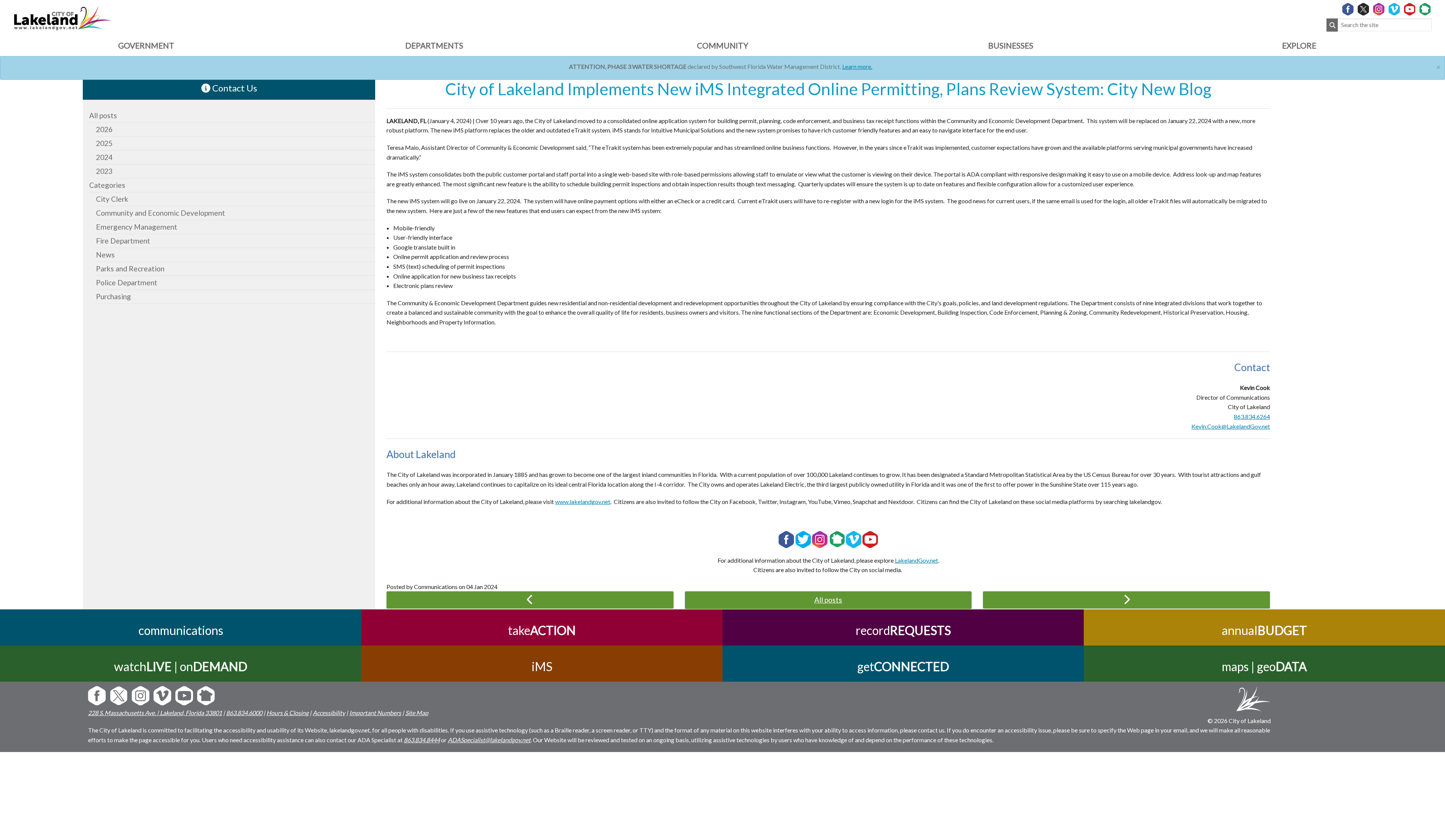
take (542, 630)
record (903, 630)
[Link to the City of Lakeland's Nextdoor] (837, 538)
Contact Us (233, 87)
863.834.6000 (244, 712)
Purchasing (113, 296)
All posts (103, 115)
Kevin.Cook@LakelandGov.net (1230, 426)
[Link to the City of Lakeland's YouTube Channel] (870, 538)
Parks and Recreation (130, 268)
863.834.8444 (422, 739)
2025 (104, 143)
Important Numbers (375, 712)
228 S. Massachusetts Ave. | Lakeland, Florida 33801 (155, 712)
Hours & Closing (287, 712)
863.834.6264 (1252, 416)
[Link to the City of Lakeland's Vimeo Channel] (853, 538)
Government (146, 45)
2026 (104, 129)
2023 (104, 171)
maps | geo (1264, 666)
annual (1264, 630)
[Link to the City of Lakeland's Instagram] (819, 538)
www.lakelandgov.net (582, 501)
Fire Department (123, 240)
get (903, 666)
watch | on (180, 666)
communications (180, 630)
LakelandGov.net (916, 560)
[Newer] (1126, 600)
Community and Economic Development (160, 213)
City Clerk (112, 199)
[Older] (529, 600)
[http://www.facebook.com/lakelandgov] (786, 538)
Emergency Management (136, 226)
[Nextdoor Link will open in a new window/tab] (1425, 9)
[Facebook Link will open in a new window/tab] (1348, 9)
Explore (1299, 45)
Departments (434, 45)
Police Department (126, 282)
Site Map (416, 712)
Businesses (1010, 45)
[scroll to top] (1427, 766)
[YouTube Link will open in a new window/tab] (1409, 9)
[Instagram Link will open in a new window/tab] (1378, 9)
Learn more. (857, 66)
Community (722, 45)
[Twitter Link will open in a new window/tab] (1363, 9)
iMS (542, 666)
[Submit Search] (1332, 25)
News (105, 254)
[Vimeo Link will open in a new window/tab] (1394, 9)
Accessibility (329, 712)
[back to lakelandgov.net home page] (62, 17)
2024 (104, 157)
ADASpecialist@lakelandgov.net (489, 739)
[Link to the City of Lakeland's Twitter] (803, 538)
